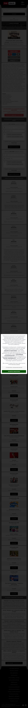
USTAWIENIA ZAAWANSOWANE (14, 367)
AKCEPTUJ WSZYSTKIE (14, 371)
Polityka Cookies (15, 364)
